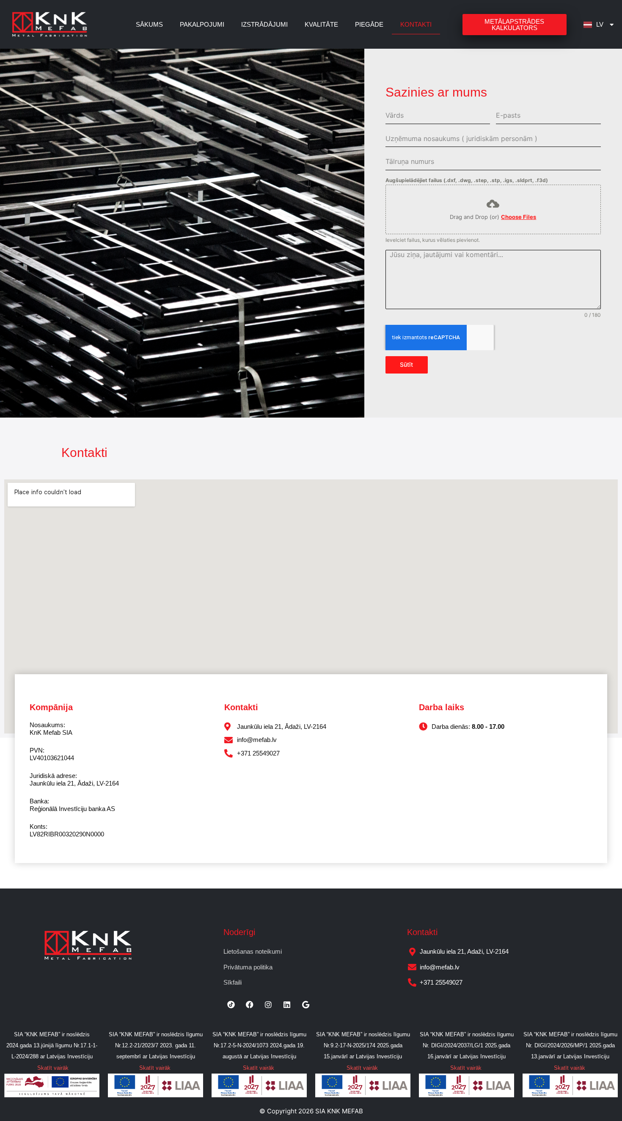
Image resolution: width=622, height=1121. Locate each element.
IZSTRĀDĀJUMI (264, 24)
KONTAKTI (416, 24)
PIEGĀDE (369, 24)
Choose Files (518, 216)
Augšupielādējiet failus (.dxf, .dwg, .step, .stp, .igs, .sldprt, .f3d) (466, 180)
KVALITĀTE (321, 24)
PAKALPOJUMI (202, 24)
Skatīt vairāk (53, 1068)
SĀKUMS (149, 24)
